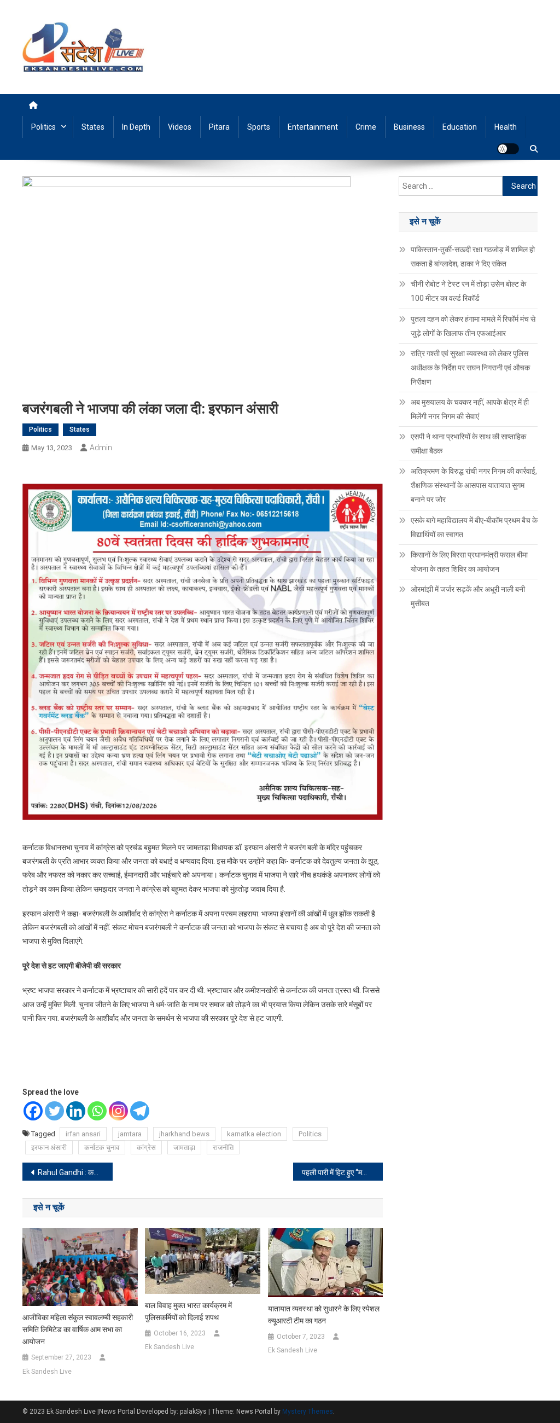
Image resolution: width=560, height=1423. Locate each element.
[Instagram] (118, 1110)
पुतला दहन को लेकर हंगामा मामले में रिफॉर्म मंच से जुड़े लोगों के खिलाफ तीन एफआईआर (473, 326)
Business (409, 127)
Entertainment (313, 127)
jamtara (130, 1134)
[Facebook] (33, 1110)
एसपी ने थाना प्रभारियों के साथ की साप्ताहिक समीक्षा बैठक (468, 443)
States (92, 127)
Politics (43, 127)
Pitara (219, 127)
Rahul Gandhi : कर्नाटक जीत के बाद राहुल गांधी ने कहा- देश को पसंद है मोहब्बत (75, 1172)
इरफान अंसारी (49, 1147)
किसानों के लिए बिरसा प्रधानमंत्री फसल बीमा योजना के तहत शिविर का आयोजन (469, 561)
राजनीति (223, 1147)
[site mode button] (508, 148)
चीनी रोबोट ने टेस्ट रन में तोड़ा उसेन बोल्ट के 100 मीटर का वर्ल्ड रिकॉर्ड (468, 291)
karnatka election (254, 1134)
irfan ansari (83, 1134)
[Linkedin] (75, 1110)
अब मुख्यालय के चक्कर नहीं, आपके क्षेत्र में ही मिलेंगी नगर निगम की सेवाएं (470, 409)
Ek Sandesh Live (47, 1371)
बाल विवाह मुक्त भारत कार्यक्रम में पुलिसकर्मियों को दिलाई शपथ (188, 1311)
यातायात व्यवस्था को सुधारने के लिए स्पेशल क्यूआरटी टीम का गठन (324, 1314)
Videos (179, 127)
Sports (258, 127)
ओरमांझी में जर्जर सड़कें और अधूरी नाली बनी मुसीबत (468, 596)
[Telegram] (139, 1110)
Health (505, 127)
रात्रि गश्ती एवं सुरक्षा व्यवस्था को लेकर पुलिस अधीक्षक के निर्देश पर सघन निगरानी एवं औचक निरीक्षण (470, 367)
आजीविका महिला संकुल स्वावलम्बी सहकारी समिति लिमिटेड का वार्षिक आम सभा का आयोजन (77, 1329)
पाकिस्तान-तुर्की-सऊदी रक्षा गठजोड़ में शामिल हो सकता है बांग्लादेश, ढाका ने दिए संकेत (473, 256)
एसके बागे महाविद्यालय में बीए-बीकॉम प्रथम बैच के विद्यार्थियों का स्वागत (474, 527)
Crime (365, 127)
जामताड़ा (184, 1147)
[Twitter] (54, 1110)
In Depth (136, 127)
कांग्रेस (146, 1147)
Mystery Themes (307, 1411)
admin (101, 447)
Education (459, 127)
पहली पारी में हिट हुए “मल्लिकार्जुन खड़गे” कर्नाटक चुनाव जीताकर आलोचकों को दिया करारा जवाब (342, 1172)
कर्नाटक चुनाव (101, 1147)
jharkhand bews (184, 1134)
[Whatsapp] (97, 1110)
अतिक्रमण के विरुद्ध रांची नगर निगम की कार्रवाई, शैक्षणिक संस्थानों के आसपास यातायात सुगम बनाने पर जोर (474, 485)
